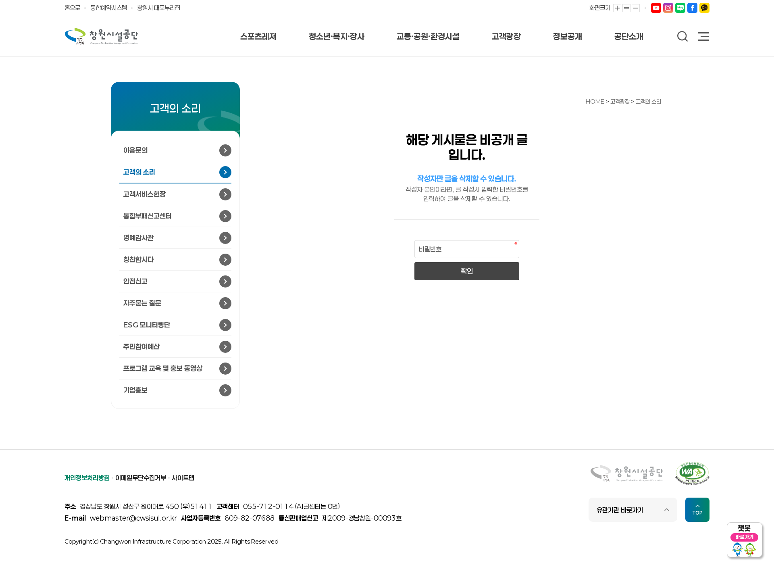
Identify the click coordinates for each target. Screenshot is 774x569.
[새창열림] (656, 7)
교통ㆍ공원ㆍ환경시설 (428, 36)
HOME (595, 101)
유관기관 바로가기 (620, 510)
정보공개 (567, 36)
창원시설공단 (101, 36)
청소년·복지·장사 (336, 36)
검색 (682, 36)
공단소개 (628, 36)
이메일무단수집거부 (140, 477)
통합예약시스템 (108, 7)
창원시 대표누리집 (158, 7)
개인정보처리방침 (87, 477)
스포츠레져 (258, 36)
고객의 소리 (648, 101)
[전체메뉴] (704, 37)
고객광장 (506, 36)
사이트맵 (183, 477)
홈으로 (72, 7)
